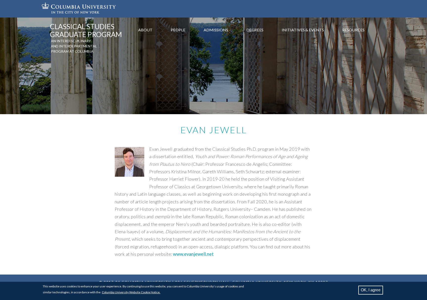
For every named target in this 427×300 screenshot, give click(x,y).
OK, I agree (371, 290)
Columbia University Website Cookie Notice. (131, 292)
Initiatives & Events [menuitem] (303, 29)
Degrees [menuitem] (254, 29)
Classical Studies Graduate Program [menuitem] (86, 30)
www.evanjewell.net (193, 254)
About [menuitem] (145, 29)
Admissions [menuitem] (216, 29)
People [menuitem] (178, 29)
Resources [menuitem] (353, 29)
